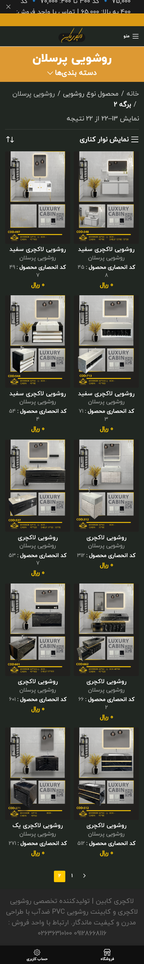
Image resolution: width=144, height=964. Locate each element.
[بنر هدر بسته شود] (8, 6)
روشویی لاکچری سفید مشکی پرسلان (37, 397)
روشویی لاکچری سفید (106, 249)
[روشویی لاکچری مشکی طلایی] (106, 773)
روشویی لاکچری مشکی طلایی (106, 829)
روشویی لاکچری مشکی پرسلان (106, 685)
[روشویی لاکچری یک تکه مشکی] (37, 773)
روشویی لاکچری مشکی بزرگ (38, 541)
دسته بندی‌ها (76, 73)
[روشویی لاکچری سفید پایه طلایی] (37, 197)
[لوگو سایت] (71, 35)
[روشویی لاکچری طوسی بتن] (106, 486)
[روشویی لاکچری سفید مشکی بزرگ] (106, 341)
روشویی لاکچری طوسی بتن (106, 541)
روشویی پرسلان (33, 94)
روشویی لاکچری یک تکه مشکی (37, 829)
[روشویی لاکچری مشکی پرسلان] (106, 630)
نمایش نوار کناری (104, 140)
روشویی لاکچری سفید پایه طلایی (37, 253)
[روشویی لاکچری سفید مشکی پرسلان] (37, 341)
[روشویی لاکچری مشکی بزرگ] (37, 486)
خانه (133, 94)
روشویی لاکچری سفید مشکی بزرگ (106, 397)
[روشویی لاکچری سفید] (106, 197)
